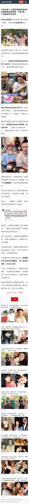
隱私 (15, 501)
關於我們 (3, 501)
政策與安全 (8, 501)
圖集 (26, 2)
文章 (21, 2)
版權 (17, 501)
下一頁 (14, 299)
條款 (12, 501)
